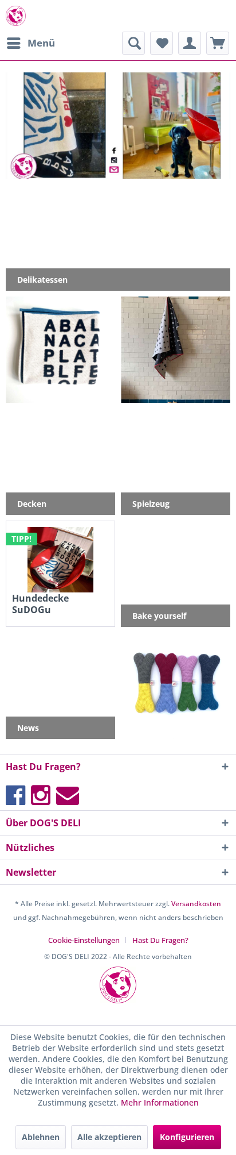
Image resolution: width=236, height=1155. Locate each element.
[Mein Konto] (189, 43)
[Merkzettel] (161, 43)
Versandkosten (196, 903)
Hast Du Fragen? (160, 940)
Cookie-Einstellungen (84, 940)
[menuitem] (30, 43)
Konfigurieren (187, 1136)
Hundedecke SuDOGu (40, 603)
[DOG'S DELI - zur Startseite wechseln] (16, 16)
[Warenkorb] (217, 43)
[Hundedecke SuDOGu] (60, 559)
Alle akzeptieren (109, 1136)
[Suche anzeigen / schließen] (133, 43)
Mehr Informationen (160, 1102)
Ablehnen (41, 1136)
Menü (41, 42)
